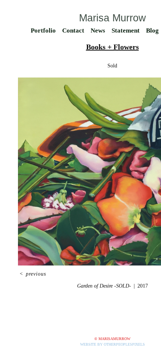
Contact (73, 30)
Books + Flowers (112, 47)
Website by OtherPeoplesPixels (112, 344)
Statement (126, 30)
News (98, 30)
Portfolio (43, 30)
